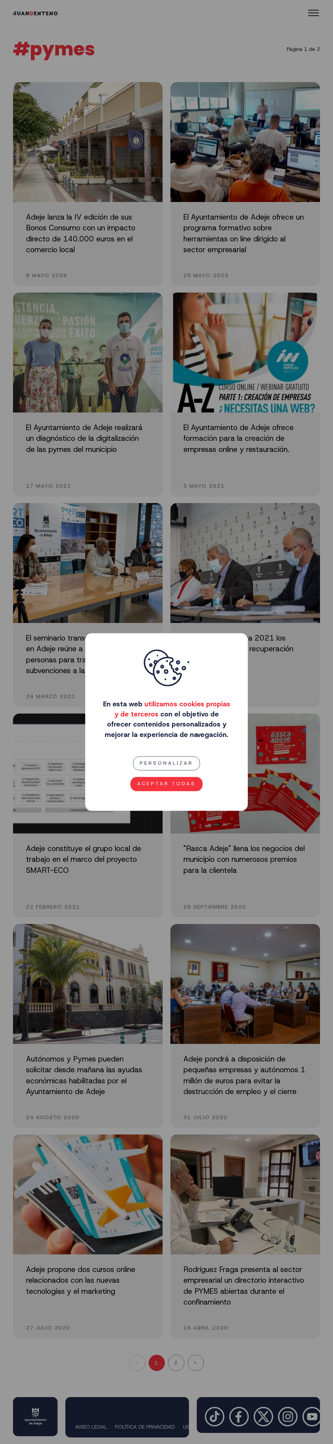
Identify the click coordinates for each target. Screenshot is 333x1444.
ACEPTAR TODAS (166, 784)
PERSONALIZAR (166, 763)
